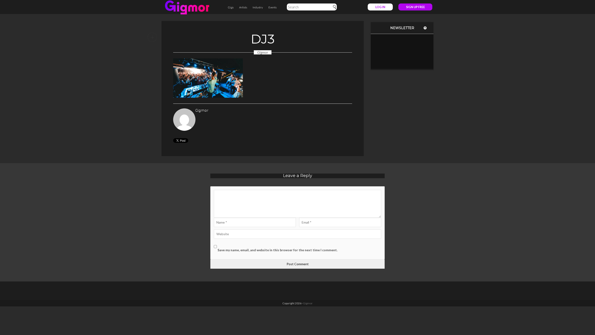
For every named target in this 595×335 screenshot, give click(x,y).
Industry (258, 7)
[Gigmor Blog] (187, 7)
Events (272, 7)
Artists (243, 7)
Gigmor (262, 52)
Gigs (231, 7)
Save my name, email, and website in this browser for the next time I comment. (277, 250)
